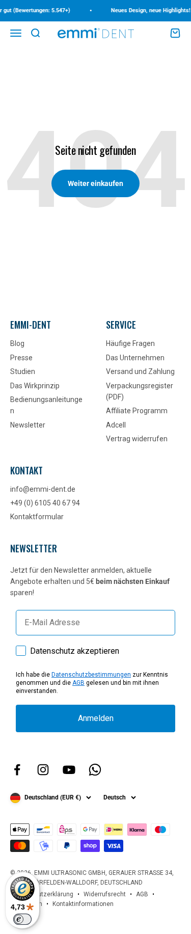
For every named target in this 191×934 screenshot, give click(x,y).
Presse (21, 358)
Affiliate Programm (137, 411)
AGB (78, 682)
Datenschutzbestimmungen (91, 674)
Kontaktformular (37, 517)
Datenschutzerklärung (41, 894)
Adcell (116, 425)
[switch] (22, 919)
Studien (22, 371)
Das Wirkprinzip (35, 386)
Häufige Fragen (130, 343)
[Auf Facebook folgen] (17, 770)
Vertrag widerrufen (137, 439)
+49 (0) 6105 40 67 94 (45, 503)
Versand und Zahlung (140, 371)
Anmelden (96, 718)
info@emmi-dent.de (42, 489)
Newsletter (27, 425)
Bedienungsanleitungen (46, 405)
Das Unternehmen (135, 358)
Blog (17, 343)
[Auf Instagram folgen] (43, 770)
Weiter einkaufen (95, 183)
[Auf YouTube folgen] (69, 770)
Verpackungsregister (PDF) (139, 391)
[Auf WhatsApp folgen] (95, 770)
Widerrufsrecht (105, 894)
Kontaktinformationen (83, 904)
